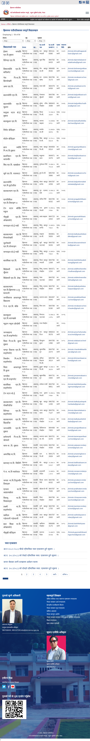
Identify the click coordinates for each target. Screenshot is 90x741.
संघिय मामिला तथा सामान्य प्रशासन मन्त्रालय (62, 599)
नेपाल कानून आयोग (53, 614)
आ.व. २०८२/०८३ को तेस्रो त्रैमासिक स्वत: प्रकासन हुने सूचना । (31, 555)
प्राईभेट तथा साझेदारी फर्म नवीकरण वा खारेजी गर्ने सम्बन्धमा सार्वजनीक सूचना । (44, 19)
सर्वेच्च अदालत (51, 611)
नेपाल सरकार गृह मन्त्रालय (55, 608)
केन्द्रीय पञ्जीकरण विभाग (55, 605)
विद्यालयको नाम (9, 47)
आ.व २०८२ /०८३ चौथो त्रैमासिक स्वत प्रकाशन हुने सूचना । (29, 549)
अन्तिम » (65, 574)
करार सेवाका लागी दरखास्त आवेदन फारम (21, 562)
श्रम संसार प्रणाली (53, 623)
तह (26, 38)
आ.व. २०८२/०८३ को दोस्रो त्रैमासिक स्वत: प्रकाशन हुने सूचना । (31, 568)
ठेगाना (4, 38)
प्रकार (40, 38)
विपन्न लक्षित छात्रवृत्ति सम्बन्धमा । (79, 19)
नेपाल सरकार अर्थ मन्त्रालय (56, 602)
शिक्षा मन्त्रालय (51, 620)
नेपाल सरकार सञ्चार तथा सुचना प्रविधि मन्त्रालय (63, 617)
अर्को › (55, 574)
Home (3, 24)
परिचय (9, 24)
